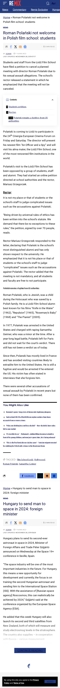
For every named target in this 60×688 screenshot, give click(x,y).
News (5, 27)
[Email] (20, 46)
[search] (48, 3)
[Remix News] (14, 3)
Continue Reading (30, 650)
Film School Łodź (25, 459)
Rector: (12, 112)
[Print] (25, 46)
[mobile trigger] (5, 3)
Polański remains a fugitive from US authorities (28, 119)
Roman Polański (10, 463)
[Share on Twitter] (15, 46)
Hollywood (39, 459)
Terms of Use (18, 683)
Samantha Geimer (27, 463)
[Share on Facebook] (11, 46)
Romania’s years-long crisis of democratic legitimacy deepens (28, 412)
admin (8, 54)
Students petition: (17, 106)
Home (6, 17)
